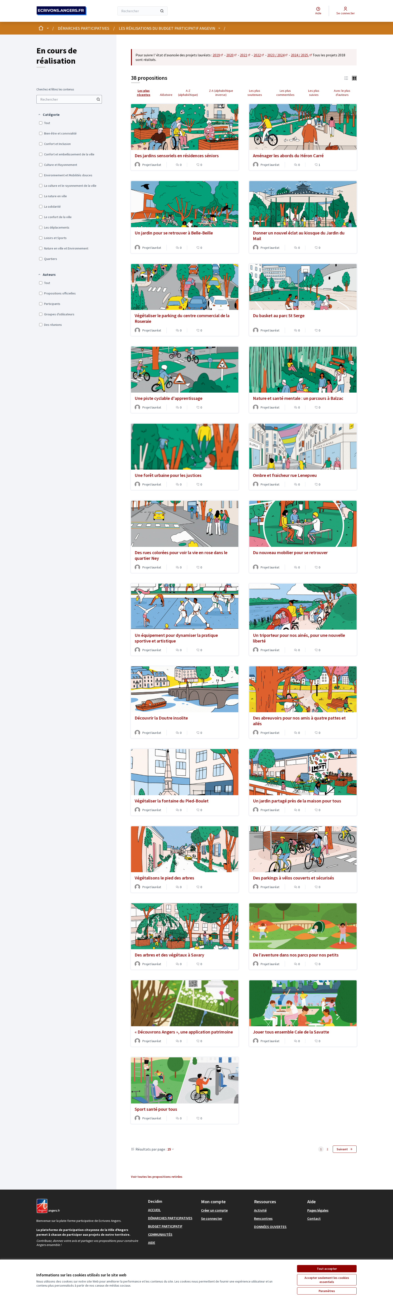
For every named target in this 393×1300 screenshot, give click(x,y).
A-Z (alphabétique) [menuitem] (188, 93)
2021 (245, 55)
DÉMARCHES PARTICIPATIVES (83, 28)
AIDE (151, 1242)
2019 (218, 55)
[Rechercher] (162, 11)
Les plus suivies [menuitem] (313, 93)
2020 (231, 55)
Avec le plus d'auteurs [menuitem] (342, 93)
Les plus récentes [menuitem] (143, 93)
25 (169, 1149)
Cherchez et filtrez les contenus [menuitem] (55, 89)
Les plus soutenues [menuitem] (254, 93)
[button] (48, 114)
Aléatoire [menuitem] (166, 95)
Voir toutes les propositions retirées (156, 1177)
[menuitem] (69, 99)
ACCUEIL (154, 1210)
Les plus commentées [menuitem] (285, 93)
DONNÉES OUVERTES (270, 1226)
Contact (314, 1218)
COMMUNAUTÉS (160, 1234)
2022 (259, 55)
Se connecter (211, 1218)
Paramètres (327, 1291)
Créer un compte (214, 1210)
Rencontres (263, 1218)
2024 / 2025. (301, 55)
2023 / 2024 (277, 55)
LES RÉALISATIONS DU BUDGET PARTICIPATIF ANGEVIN (167, 28)
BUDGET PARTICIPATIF (165, 1226)
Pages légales (317, 1210)
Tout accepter (327, 1269)
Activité (260, 1210)
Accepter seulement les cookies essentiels (327, 1280)
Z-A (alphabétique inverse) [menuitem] (221, 93)
